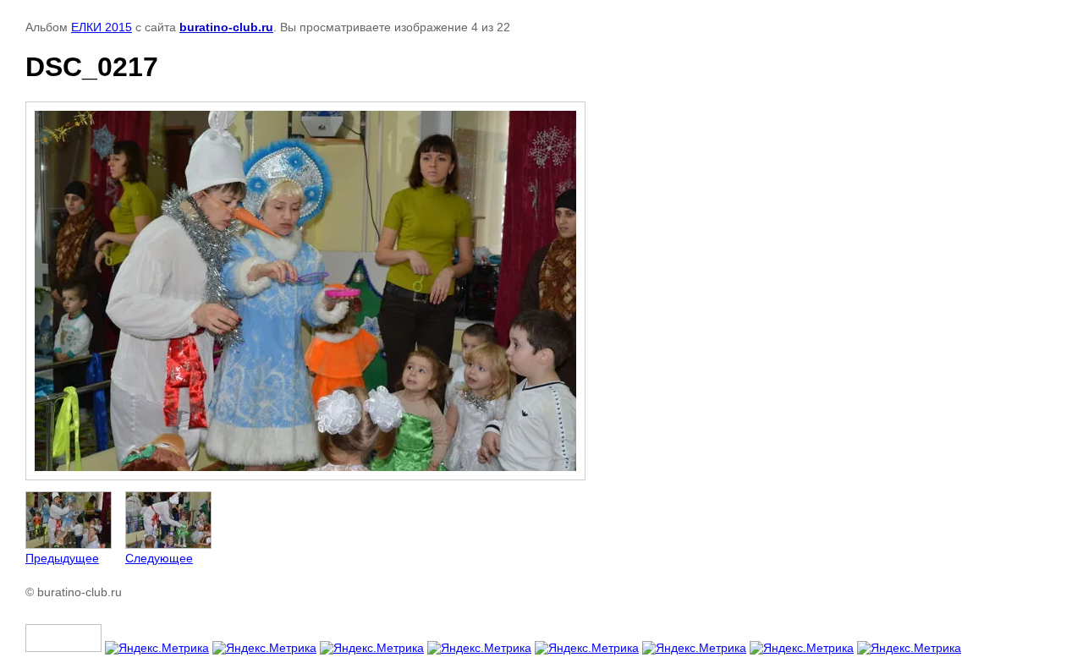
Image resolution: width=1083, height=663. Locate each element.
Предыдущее (62, 558)
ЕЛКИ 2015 (101, 27)
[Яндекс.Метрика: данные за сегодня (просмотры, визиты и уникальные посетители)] (157, 648)
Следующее (159, 558)
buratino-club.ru (226, 27)
